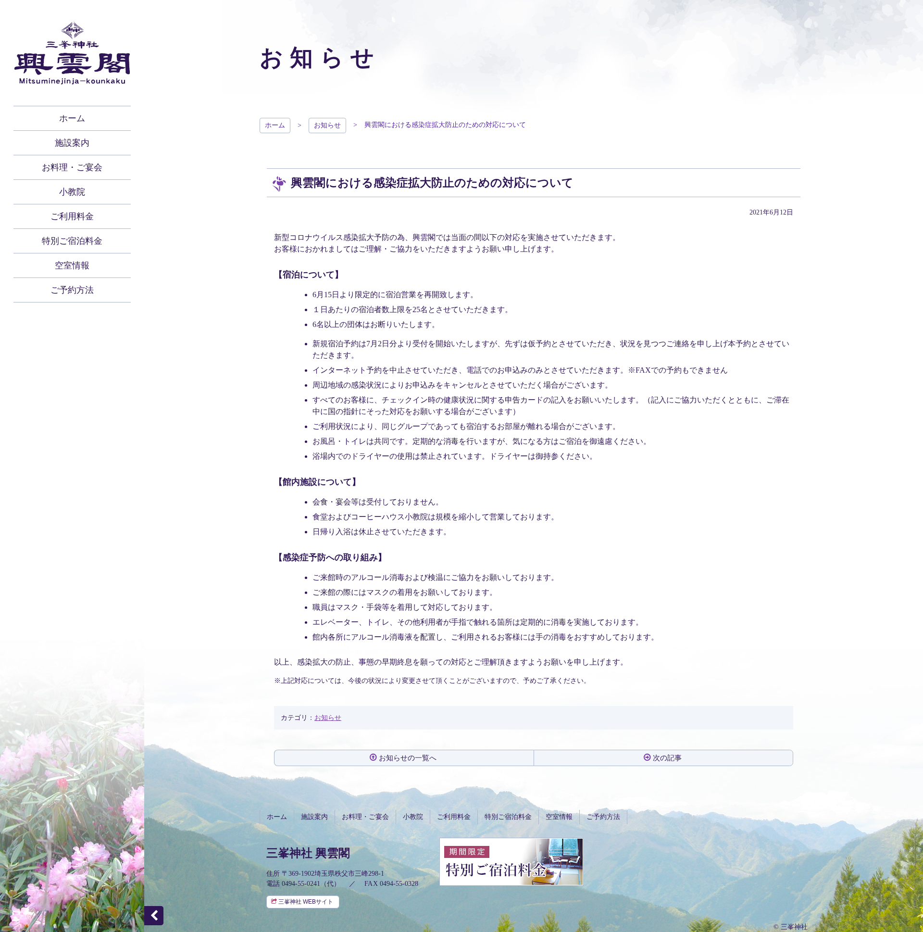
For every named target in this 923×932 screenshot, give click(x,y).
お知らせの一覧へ (408, 758)
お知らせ (327, 125)
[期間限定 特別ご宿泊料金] (511, 880)
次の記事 (667, 758)
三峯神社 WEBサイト (305, 901)
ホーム (275, 125)
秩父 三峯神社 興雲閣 (72, 53)
